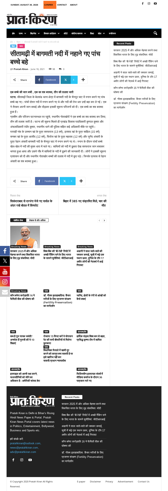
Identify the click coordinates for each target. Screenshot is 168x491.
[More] (83, 80)
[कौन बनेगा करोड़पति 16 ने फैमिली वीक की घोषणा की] (25, 281)
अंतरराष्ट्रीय (82, 331)
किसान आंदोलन (50, 33)
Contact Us (143, 481)
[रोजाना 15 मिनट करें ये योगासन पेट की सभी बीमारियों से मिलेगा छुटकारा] (58, 322)
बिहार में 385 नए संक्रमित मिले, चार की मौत (84, 203)
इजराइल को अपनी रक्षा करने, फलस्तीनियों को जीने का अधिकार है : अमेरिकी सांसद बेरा (25, 377)
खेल (99, 33)
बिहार (18, 41)
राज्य (21, 33)
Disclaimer (95, 481)
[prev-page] (99, 220)
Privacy (109, 481)
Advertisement (125, 481)
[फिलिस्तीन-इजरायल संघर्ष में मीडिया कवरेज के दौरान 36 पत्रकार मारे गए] (91, 359)
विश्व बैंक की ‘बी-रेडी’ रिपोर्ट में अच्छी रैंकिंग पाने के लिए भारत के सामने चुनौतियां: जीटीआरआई (58, 254)
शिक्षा (92, 33)
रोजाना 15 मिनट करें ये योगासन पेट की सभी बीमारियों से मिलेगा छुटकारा (58, 339)
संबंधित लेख (18, 220)
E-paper (81, 481)
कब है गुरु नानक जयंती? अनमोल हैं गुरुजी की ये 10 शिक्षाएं (22, 339)
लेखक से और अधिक (37, 220)
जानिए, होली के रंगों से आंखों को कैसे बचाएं (91, 297)
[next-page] (104, 220)
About (73, 4)
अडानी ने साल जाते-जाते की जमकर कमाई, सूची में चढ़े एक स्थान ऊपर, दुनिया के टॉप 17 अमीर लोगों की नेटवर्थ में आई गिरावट (90, 258)
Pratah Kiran (21, 69)
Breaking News (18, 246)
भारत (21, 46)
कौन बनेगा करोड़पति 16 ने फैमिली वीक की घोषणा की (22, 297)
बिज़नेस (33, 33)
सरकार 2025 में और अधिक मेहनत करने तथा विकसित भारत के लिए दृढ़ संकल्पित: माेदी (25, 254)
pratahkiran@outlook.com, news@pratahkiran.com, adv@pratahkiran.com (25, 447)
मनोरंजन (112, 33)
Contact (62, 4)
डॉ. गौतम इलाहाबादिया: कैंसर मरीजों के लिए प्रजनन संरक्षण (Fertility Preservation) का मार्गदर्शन (57, 300)
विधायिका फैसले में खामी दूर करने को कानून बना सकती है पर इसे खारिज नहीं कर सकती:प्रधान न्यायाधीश (58, 355)
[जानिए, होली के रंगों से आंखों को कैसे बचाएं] (91, 281)
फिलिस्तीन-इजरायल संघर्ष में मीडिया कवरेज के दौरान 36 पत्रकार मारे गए (90, 377)
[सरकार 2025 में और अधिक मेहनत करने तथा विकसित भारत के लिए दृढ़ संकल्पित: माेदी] (25, 237)
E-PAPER (48, 4)
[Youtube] (155, 4)
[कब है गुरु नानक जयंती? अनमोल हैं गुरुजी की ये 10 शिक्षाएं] (25, 322)
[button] (155, 33)
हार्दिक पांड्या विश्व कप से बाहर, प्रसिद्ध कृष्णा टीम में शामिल (91, 337)
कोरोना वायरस (77, 33)
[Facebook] (142, 4)
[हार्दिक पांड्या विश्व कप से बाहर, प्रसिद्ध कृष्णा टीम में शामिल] (91, 322)
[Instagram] (148, 4)
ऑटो (65, 33)
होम (13, 33)
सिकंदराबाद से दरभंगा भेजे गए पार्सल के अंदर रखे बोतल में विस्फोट (31, 203)
